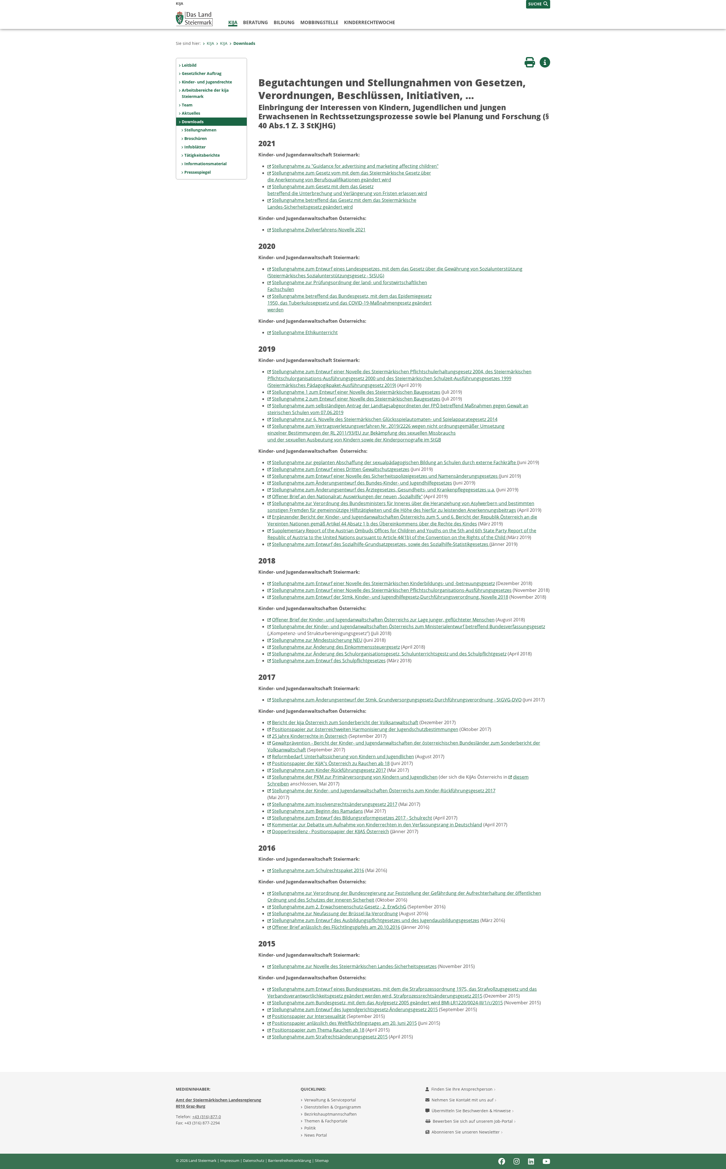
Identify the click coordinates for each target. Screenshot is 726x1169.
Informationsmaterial (205, 163)
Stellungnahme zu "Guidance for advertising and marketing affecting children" (355, 166)
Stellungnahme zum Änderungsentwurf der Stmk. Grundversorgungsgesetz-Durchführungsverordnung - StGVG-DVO (397, 700)
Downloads (244, 43)
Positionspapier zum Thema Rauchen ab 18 (318, 1030)
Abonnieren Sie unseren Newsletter (466, 1132)
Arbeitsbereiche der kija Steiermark (205, 93)
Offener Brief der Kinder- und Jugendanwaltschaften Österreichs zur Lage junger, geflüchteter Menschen (383, 620)
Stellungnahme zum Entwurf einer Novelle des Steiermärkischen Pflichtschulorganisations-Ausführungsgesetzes (392, 590)
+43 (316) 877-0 (206, 1116)
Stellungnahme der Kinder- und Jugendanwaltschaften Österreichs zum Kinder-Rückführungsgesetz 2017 (383, 790)
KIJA (232, 22)
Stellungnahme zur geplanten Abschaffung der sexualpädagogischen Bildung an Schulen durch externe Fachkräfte (394, 462)
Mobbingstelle (319, 22)
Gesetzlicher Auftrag (201, 73)
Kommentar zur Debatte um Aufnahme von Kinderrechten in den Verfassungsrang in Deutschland (377, 825)
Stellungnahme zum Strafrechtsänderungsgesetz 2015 (330, 1037)
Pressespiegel (197, 172)
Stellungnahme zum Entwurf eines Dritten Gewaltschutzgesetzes (341, 469)
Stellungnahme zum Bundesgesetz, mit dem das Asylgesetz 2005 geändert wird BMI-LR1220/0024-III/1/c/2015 (387, 1003)
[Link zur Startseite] (194, 18)
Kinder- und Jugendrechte (207, 82)
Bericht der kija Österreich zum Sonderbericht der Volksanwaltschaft (345, 722)
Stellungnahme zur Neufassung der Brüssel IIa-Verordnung (335, 913)
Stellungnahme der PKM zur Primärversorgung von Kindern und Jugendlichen (355, 777)
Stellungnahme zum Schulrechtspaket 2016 (318, 870)
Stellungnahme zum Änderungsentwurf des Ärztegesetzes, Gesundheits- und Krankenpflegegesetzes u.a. (383, 490)
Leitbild (189, 65)
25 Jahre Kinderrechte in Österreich (309, 736)
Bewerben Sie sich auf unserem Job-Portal (473, 1121)
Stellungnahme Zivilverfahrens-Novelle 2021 (319, 230)
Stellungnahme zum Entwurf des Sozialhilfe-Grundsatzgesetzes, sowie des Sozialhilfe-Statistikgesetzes (380, 544)
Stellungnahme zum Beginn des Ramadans (317, 811)
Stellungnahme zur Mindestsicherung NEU (317, 640)
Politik (310, 1128)
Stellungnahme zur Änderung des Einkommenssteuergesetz (336, 647)
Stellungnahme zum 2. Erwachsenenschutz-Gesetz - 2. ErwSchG (339, 907)
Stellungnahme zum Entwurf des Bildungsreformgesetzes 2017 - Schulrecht (352, 818)
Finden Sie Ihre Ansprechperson (462, 1089)
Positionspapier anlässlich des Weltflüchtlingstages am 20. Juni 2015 (344, 1023)
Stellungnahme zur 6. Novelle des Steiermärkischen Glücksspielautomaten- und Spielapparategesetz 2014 (384, 419)
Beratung (255, 22)
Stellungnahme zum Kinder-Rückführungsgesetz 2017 (329, 770)
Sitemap (322, 1160)
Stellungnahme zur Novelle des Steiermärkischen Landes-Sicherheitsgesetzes (354, 966)
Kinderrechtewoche (369, 22)
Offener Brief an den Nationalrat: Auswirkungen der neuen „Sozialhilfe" (347, 496)
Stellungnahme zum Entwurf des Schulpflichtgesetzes (329, 660)
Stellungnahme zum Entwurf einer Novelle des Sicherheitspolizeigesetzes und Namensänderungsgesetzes (385, 476)
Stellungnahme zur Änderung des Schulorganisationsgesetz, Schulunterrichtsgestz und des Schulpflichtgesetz (389, 654)
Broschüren (195, 138)
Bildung (284, 22)
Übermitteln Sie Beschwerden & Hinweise (472, 1110)
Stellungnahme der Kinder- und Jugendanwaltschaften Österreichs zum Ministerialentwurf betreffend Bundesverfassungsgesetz (408, 626)
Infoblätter (195, 147)
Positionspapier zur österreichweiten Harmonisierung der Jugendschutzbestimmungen (365, 729)
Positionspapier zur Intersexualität (309, 1016)
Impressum (229, 1160)
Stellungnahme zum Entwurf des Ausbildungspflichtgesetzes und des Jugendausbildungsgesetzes (375, 920)
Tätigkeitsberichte (202, 155)
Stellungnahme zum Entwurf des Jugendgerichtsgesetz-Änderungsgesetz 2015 (355, 1009)
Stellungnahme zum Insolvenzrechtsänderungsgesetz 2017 (334, 804)
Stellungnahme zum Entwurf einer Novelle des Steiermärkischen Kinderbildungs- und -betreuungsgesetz (383, 583)
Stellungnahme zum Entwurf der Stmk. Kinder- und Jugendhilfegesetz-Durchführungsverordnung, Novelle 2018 (390, 597)
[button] (538, 4)
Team (187, 105)
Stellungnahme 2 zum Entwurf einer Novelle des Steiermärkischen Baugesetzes (356, 399)
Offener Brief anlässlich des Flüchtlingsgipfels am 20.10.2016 (336, 927)
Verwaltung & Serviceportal (330, 1100)
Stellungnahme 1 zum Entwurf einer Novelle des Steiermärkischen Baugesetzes (356, 392)
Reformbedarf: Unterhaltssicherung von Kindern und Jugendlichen (343, 756)
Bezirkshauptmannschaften (330, 1114)
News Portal (315, 1135)
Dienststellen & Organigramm (332, 1107)
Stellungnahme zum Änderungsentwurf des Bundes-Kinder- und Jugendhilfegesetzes (362, 483)
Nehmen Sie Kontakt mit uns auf (463, 1100)
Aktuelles (191, 113)
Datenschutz (253, 1160)
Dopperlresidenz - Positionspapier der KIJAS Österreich (330, 831)
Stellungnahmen (200, 130)
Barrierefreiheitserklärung (289, 1160)
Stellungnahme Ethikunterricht (305, 332)
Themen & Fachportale (325, 1121)
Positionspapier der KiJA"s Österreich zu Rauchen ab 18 (331, 763)
